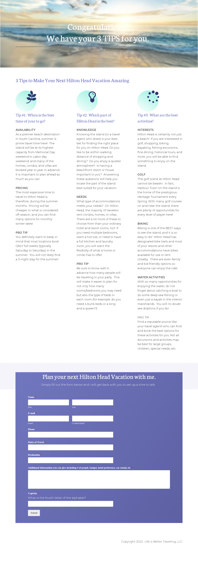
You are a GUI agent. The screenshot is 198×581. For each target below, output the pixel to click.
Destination (35, 455)
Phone (31, 429)
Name (32, 397)
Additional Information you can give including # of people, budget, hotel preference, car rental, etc (80, 467)
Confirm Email (78, 423)
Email (30, 423)
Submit (33, 513)
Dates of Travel (37, 442)
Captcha (33, 493)
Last (74, 407)
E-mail (32, 413)
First (30, 407)
